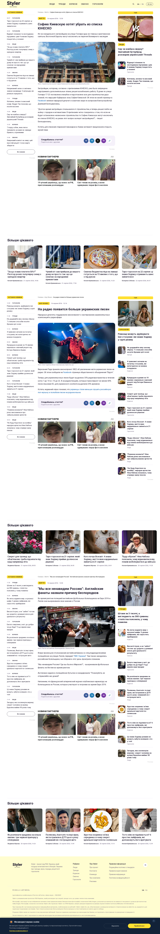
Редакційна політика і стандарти (121, 867)
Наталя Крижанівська (14, 280)
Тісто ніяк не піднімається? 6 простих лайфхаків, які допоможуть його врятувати (18, 679)
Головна (40, 12)
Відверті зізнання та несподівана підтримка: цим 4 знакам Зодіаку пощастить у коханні (20, 36)
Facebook (42, 101)
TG (92, 141)
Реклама (93, 881)
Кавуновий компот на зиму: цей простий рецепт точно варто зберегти (19, 143)
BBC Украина (80, 656)
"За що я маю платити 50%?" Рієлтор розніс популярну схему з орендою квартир (20, 49)
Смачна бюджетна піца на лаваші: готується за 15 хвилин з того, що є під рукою (20, 78)
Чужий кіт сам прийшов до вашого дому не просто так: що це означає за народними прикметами (21, 64)
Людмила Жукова (13, 565)
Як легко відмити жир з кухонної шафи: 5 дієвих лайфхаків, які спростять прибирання (20, 601)
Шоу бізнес (48, 297)
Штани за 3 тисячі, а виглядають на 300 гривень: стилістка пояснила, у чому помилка (20, 588)
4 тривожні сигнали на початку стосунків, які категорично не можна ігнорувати (19, 334)
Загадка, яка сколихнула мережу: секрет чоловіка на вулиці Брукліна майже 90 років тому (20, 705)
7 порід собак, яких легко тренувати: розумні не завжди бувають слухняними (19, 130)
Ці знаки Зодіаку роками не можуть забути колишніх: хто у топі (19, 692)
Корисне (73, 4)
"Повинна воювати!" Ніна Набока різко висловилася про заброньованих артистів (20, 412)
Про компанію (95, 878)
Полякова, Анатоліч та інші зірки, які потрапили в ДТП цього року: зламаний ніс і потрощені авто (20, 653)
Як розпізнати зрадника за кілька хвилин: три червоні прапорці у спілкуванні (20, 640)
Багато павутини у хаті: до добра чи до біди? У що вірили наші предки (20, 627)
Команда (93, 874)
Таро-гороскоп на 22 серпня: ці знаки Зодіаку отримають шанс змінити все (19, 23)
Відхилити (115, 926)
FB (86, 141)
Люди (52, 4)
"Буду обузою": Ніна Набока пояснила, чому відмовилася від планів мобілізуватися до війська (20, 399)
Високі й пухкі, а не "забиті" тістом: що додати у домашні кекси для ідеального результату (21, 614)
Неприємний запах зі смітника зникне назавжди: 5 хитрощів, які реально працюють (20, 91)
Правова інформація (117, 874)
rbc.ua (150, 4)
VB (104, 141)
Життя (47, 12)
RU (143, 4)
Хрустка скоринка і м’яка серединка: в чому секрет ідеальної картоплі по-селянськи (20, 666)
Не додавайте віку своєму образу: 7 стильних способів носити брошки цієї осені (21, 321)
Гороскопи (97, 4)
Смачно (85, 4)
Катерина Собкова (128, 280)
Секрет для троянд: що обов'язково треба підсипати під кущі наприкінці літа (20, 360)
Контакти (93, 871)
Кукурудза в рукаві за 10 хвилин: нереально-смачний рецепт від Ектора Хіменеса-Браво (20, 347)
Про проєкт (94, 867)
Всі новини (21, 152)
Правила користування (118, 871)
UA (138, 4)
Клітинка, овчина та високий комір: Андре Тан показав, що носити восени (19, 104)
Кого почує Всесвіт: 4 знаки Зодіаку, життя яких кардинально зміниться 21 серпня (20, 386)
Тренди (61, 4)
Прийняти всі (139, 926)
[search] (133, 4)
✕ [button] (153, 921)
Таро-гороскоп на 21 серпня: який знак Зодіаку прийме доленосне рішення (20, 373)
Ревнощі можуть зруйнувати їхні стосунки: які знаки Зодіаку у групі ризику (21, 308)
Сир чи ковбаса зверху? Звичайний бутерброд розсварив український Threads (20, 117)
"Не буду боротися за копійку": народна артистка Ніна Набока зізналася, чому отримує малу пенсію (19, 426)
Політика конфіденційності (119, 878)
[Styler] (13, 4)
